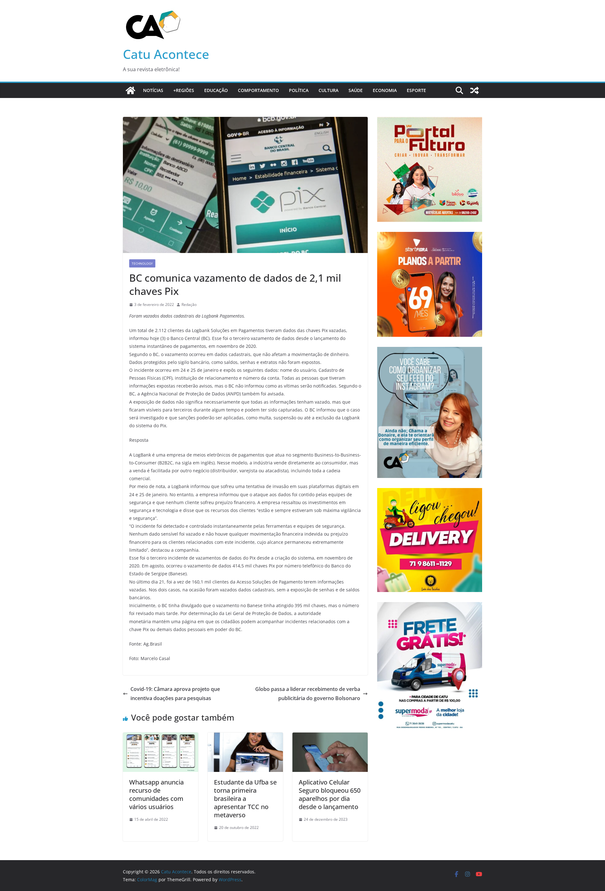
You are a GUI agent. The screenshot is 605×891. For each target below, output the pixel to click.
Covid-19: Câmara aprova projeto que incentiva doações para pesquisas (175, 694)
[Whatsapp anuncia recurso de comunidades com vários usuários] (160, 736)
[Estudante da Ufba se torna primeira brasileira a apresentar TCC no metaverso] (245, 736)
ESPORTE (416, 90)
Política (298, 90)
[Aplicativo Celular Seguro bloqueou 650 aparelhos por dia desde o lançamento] (330, 736)
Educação (216, 90)
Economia (385, 90)
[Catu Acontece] (130, 90)
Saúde (356, 90)
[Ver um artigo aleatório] (474, 90)
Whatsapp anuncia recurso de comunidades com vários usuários (156, 794)
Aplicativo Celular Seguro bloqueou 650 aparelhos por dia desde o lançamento (329, 794)
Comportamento (258, 90)
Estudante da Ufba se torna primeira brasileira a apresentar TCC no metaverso (245, 798)
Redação (189, 304)
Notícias (153, 90)
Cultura (328, 90)
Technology (142, 263)
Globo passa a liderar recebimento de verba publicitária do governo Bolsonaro (307, 694)
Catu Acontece (166, 54)
